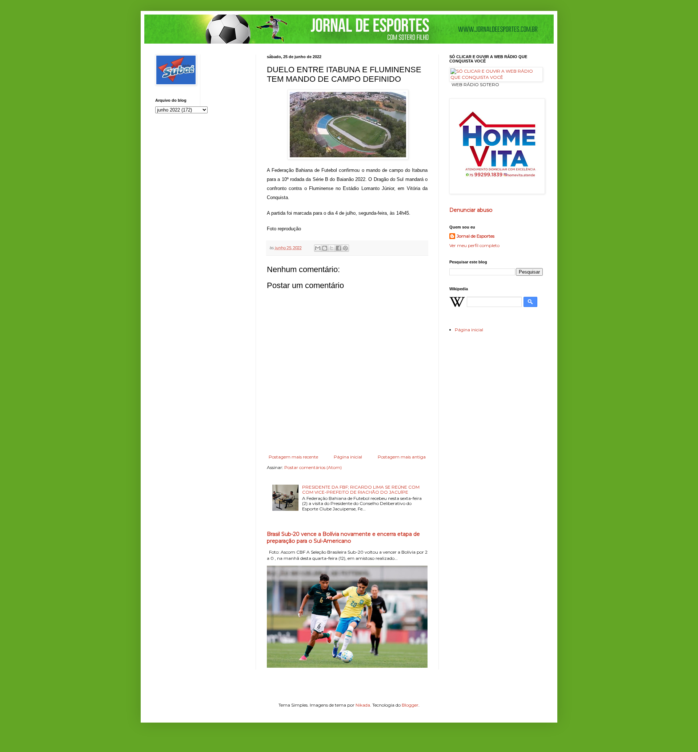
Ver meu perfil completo (474, 245)
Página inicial (348, 457)
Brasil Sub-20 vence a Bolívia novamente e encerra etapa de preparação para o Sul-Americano (343, 538)
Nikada (363, 705)
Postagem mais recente (293, 457)
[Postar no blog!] (324, 248)
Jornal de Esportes (475, 236)
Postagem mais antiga (402, 457)
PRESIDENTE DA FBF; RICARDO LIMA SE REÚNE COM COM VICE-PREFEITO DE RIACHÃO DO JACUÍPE (361, 489)
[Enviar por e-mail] (317, 248)
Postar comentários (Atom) (313, 467)
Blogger (410, 705)
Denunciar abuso (471, 210)
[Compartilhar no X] (331, 248)
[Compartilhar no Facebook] (338, 248)
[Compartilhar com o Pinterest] (345, 248)
